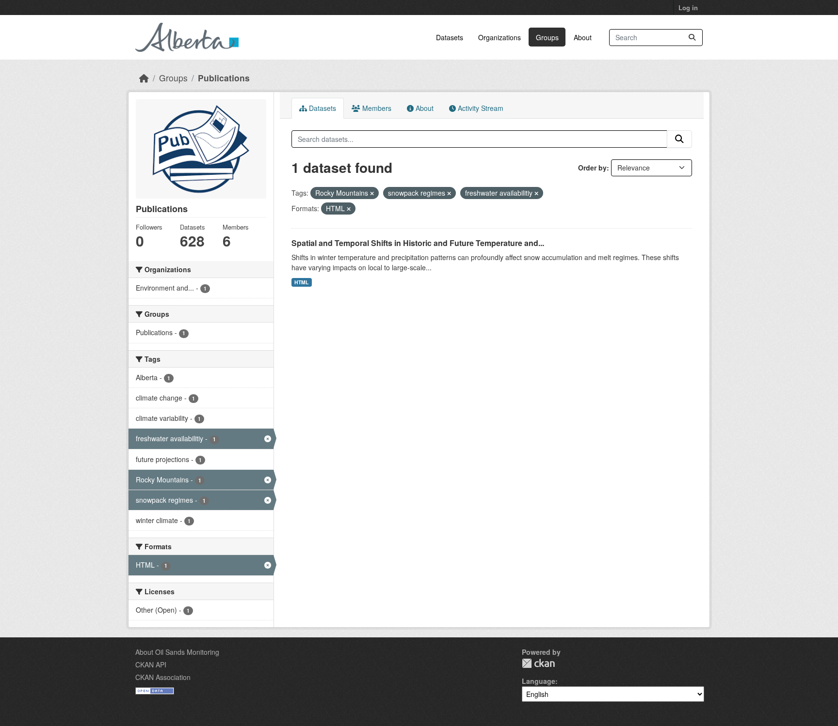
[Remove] (372, 193)
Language (538, 681)
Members (375, 108)
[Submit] (692, 37)
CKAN (538, 663)
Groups (547, 37)
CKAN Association (163, 677)
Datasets (449, 37)
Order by (592, 167)
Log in (688, 7)
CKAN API (150, 664)
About (583, 37)
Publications (224, 78)
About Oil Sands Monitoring (177, 652)
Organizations (499, 37)
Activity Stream (479, 108)
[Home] (144, 78)
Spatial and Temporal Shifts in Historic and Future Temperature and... (417, 242)
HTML (301, 282)
